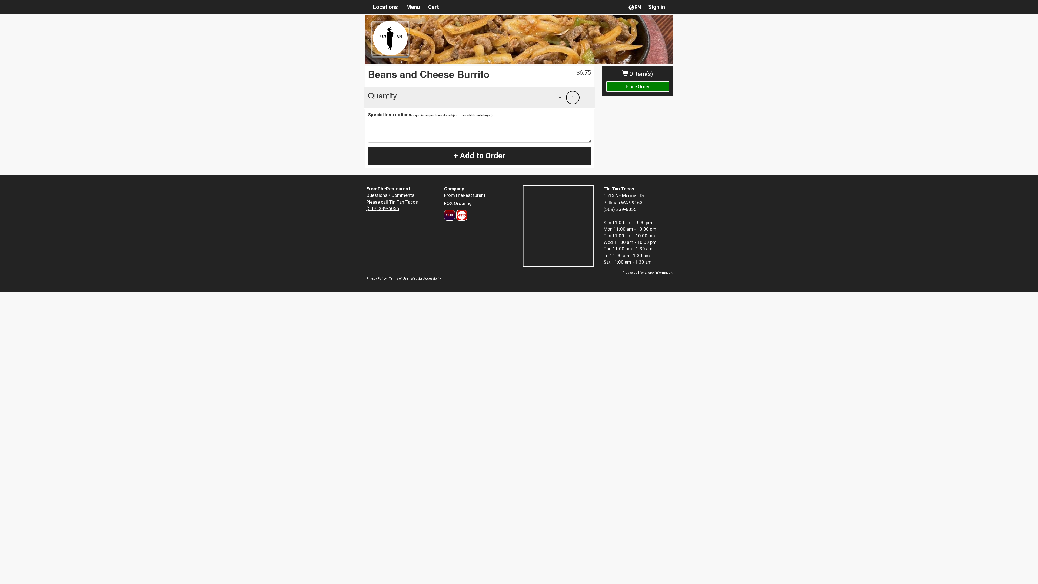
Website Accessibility (426, 278)
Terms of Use (398, 278)
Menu (413, 7)
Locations (385, 7)
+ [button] (585, 97)
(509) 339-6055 (382, 208)
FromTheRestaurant (464, 195)
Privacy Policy (376, 278)
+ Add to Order (479, 155)
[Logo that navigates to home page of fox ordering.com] (461, 215)
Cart (433, 7)
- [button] (560, 97)
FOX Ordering (458, 203)
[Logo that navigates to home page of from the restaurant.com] (449, 215)
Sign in (656, 7)
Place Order (638, 86)
